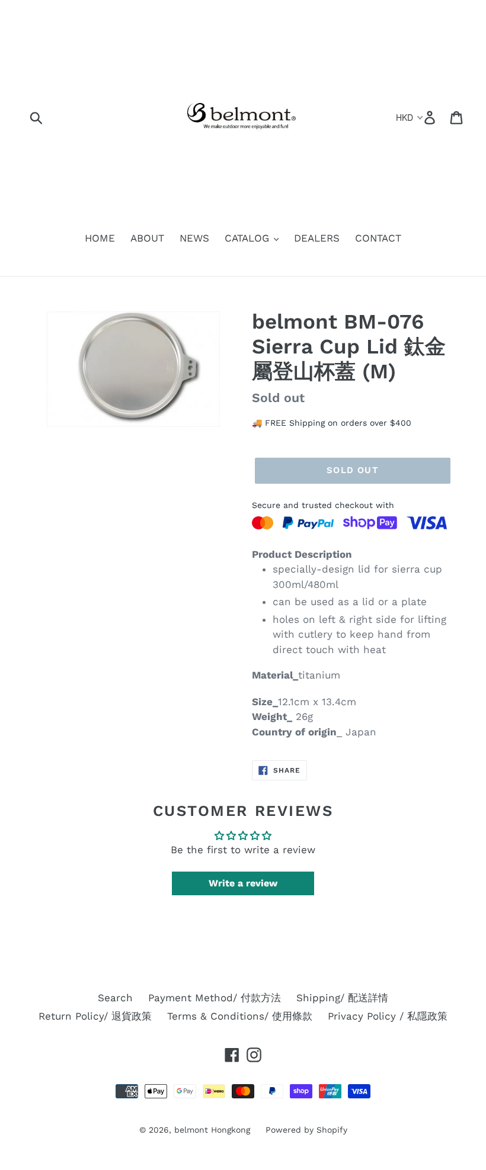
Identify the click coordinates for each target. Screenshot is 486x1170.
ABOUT (147, 238)
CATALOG (249, 238)
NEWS (194, 238)
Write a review (243, 883)
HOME (100, 238)
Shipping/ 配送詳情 (342, 998)
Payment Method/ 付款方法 (214, 998)
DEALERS (317, 238)
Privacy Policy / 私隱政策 (387, 1016)
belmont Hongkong (212, 1129)
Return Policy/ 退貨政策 (95, 1016)
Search (115, 998)
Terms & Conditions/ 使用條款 (239, 1016)
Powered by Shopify (306, 1129)
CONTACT (378, 238)
